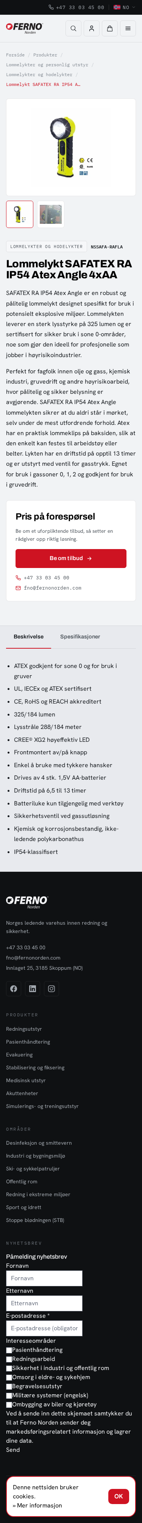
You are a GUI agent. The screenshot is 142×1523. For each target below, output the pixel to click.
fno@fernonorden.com (52, 588)
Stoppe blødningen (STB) (35, 1220)
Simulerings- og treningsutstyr (42, 1106)
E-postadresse (28, 1316)
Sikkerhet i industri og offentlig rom (60, 1368)
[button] (110, 28)
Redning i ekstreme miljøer (38, 1194)
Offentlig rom (21, 1181)
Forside (15, 55)
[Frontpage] (24, 28)
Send (13, 1450)
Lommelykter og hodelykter (39, 74)
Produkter (45, 55)
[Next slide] (122, 147)
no (126, 7)
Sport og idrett (23, 1207)
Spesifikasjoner (80, 637)
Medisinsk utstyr (26, 1080)
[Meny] (128, 28)
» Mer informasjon (37, 1505)
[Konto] (92, 28)
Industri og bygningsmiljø (35, 1155)
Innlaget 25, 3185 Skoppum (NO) (44, 967)
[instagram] (51, 988)
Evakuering (19, 1054)
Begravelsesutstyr (37, 1386)
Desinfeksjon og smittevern (39, 1142)
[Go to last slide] (20, 147)
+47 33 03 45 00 (80, 7)
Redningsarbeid (33, 1359)
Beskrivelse (29, 637)
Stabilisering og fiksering (35, 1067)
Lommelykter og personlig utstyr (47, 64)
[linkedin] (32, 988)
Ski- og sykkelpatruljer (33, 1168)
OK (118, 1496)
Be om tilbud (66, 558)
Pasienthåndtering (28, 1041)
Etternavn (19, 1291)
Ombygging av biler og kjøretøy (54, 1404)
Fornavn (17, 1266)
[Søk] (73, 28)
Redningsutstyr (24, 1028)
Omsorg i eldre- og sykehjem (51, 1377)
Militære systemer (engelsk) (50, 1395)
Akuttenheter (22, 1093)
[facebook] (13, 988)
